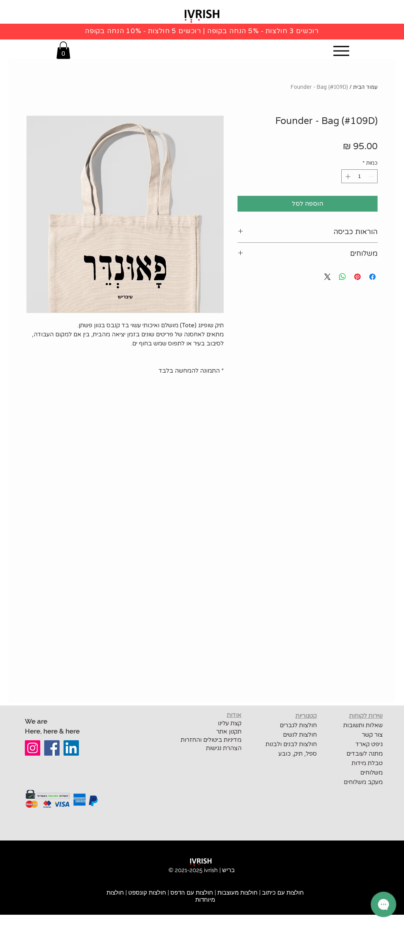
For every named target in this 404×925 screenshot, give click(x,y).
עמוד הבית (365, 87)
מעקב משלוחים (363, 782)
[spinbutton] (359, 176)
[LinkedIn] (71, 748)
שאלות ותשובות (363, 725)
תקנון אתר (228, 731)
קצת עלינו (229, 723)
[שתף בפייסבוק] (372, 276)
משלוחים (371, 772)
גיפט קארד (369, 744)
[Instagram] (32, 748)
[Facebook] (52, 748)
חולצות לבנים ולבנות (291, 744)
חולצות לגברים (298, 725)
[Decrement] (372, 176)
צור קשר (372, 734)
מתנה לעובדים (364, 753)
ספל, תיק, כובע (298, 753)
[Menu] (341, 51)
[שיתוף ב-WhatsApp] (342, 276)
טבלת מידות (367, 763)
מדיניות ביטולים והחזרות (210, 739)
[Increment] (347, 176)
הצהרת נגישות (223, 748)
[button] (63, 50)
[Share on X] (327, 276)
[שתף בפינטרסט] (357, 276)
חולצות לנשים (300, 734)
